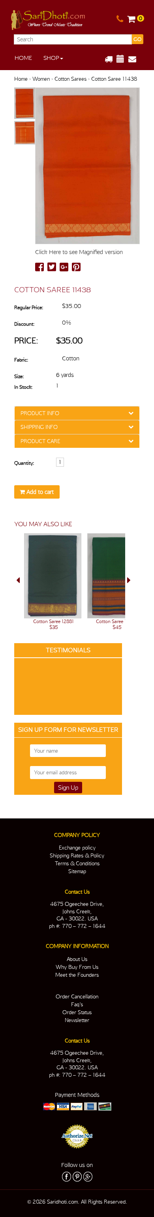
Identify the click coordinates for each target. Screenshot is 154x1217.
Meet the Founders (77, 975)
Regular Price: (28, 307)
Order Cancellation (77, 996)
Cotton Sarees (70, 79)
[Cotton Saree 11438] (24, 103)
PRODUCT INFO (40, 413)
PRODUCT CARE (40, 441)
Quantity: (24, 463)
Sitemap (77, 871)
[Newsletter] (135, 59)
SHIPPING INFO (39, 427)
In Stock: (23, 387)
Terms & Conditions (77, 863)
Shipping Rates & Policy (77, 855)
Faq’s (77, 1004)
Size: (19, 376)
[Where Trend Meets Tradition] (48, 18)
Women (41, 79)
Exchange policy (77, 847)
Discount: (24, 324)
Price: (26, 340)
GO (137, 39)
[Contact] (119, 19)
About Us (77, 959)
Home (23, 57)
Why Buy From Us (77, 967)
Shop (51, 57)
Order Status (77, 1012)
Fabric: (21, 360)
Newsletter (77, 1020)
